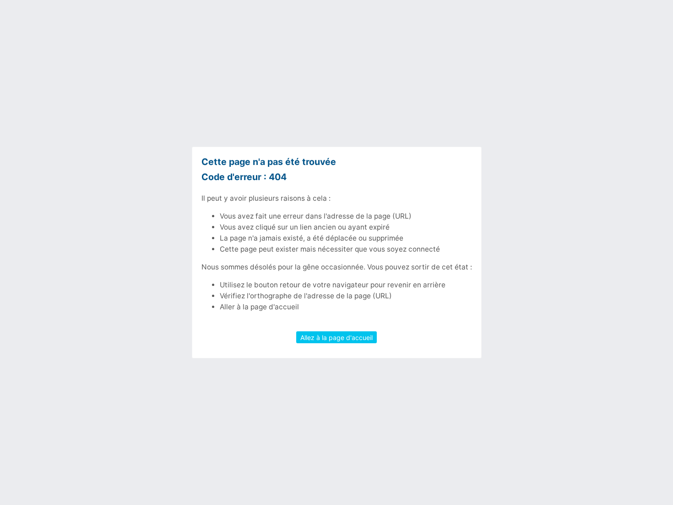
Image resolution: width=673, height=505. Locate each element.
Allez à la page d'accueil (336, 337)
